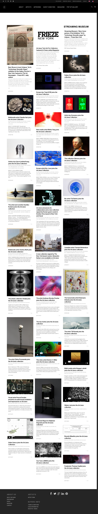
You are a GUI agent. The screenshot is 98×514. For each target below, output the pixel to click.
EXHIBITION (12, 83)
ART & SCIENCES (25, 79)
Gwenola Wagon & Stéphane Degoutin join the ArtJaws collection (45, 423)
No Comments (23, 85)
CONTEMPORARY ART (51, 57)
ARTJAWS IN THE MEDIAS (13, 81)
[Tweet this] (55, 494)
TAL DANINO (26, 84)
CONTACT (85, 1)
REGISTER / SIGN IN (67, 1)
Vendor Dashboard (77, 1)
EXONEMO (10, 84)
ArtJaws (11, 79)
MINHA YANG (41, 134)
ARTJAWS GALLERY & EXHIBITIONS (49, 54)
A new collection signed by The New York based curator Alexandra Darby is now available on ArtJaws (47, 256)
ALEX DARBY (19, 253)
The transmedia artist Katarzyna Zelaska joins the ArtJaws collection (75, 300)
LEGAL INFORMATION (33, 506)
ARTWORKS (37, 7)
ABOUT (21, 7)
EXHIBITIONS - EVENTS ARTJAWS (21, 83)
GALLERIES (15, 84)
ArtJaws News (21, 81)
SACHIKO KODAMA (24, 212)
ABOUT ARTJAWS (11, 497)
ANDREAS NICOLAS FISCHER (46, 302)
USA (18, 85)
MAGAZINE (61, 7)
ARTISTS (28, 7)
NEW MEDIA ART (20, 84)
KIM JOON (41, 173)
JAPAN (72, 120)
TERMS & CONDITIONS (33, 504)
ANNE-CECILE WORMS (54, 52)
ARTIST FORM (31, 497)
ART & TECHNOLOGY (47, 53)
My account (58, 1)
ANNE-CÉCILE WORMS (17, 79)
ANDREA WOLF (25, 253)
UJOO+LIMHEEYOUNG (12, 85)
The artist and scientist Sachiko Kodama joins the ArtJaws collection (18, 207)
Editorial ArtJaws (69, 78)
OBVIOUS (73, 163)
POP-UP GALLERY (72, 7)
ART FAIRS (16, 80)
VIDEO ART (51, 303)
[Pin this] (67, 494)
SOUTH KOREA (48, 97)
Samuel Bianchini (44, 61)
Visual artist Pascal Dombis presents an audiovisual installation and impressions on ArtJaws (20, 399)
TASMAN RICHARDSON (70, 252)
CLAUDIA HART (44, 57)
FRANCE (69, 80)
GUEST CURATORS (49, 7)
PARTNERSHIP (10, 499)
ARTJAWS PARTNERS (78, 41)
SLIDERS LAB (82, 409)
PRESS (8, 501)
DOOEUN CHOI (39, 58)
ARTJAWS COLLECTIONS (23, 80)
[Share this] (51, 494)
